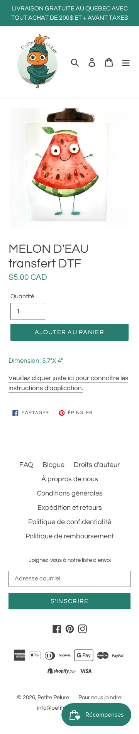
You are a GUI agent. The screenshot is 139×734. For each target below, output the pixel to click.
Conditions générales (70, 493)
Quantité (22, 296)
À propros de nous (69, 479)
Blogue (53, 464)
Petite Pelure (53, 697)
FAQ (26, 464)
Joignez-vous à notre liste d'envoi (70, 560)
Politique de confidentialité (69, 522)
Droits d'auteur (97, 464)
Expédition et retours (69, 507)
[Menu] (125, 62)
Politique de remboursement (69, 536)
